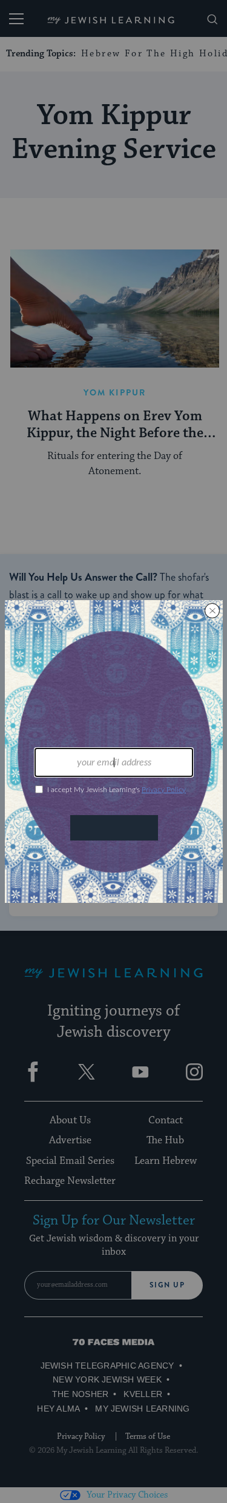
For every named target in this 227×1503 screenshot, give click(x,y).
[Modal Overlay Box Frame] (114, 751)
